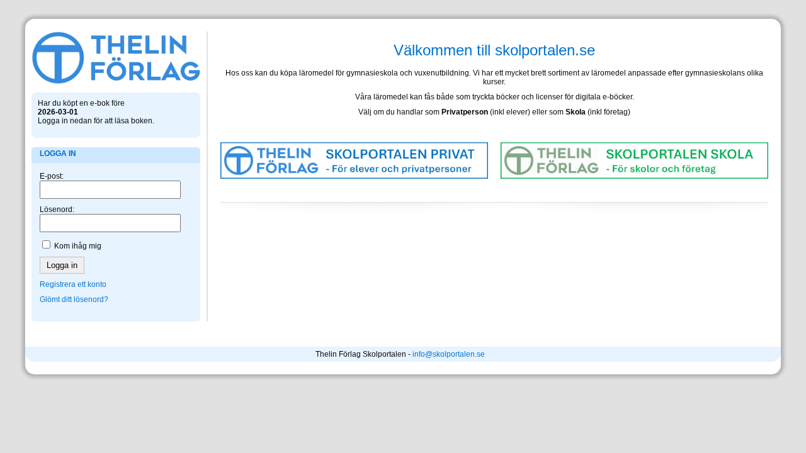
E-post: (52, 176)
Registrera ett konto (73, 284)
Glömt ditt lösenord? (74, 299)
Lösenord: (57, 209)
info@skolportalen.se (448, 354)
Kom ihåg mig (77, 246)
